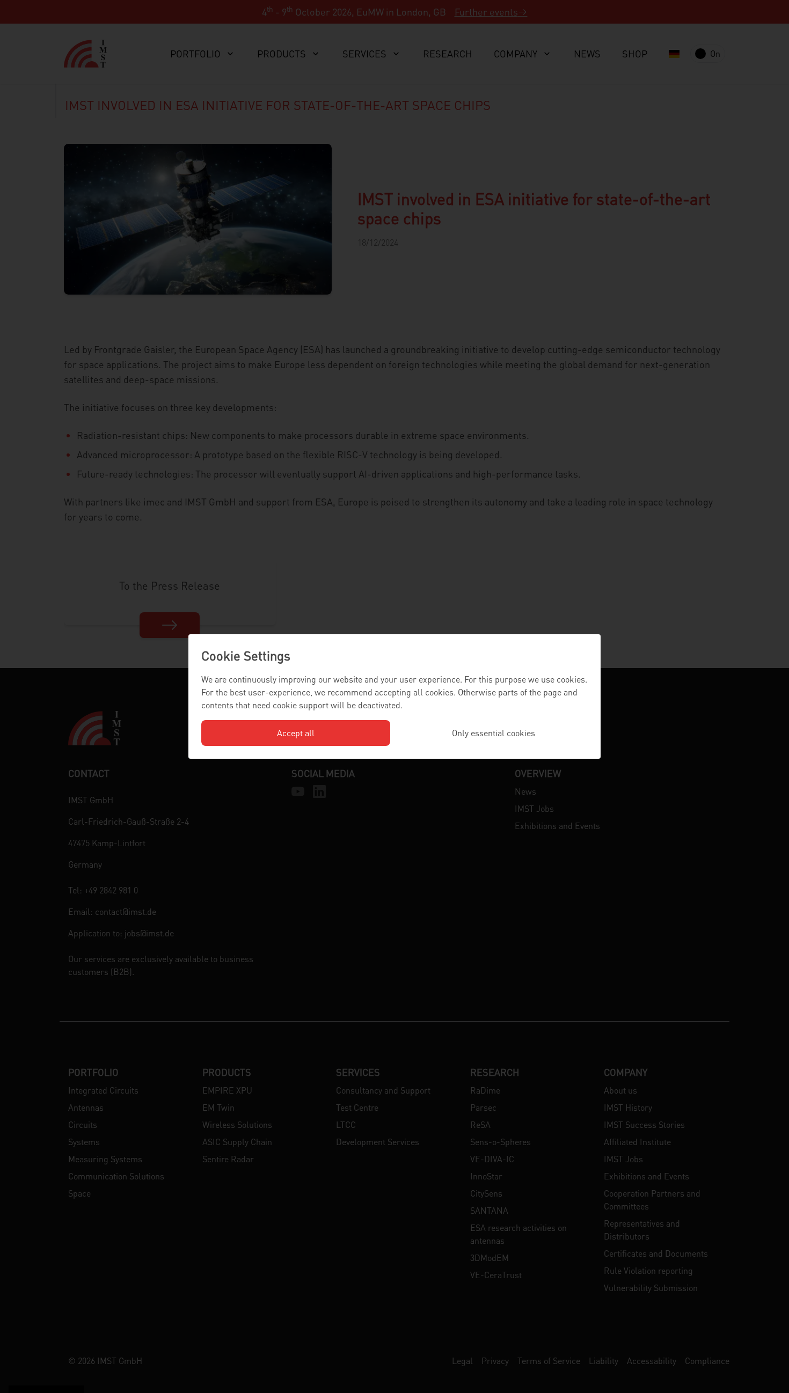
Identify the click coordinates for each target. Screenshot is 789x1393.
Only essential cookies (493, 732)
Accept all (296, 732)
